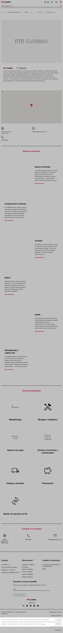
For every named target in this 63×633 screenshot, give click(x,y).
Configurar (43, 624)
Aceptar (58, 620)
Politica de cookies (34, 624)
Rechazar (58, 623)
